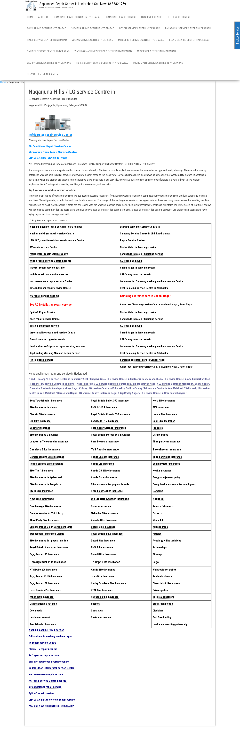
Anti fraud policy (162, 617)
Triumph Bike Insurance (105, 562)
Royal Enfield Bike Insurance (107, 533)
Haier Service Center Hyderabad (47, 39)
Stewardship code (163, 603)
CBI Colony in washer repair (135, 274)
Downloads (36, 610)
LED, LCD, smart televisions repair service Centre (57, 240)
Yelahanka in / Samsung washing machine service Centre (151, 281)
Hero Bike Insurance (164, 400)
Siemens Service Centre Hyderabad (92, 28)
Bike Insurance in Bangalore (45, 484)
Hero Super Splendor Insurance (108, 427)
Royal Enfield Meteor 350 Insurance (110, 434)
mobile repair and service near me (49, 274)
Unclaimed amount (40, 617)
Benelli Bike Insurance (103, 554)
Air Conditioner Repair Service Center (50, 146)
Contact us (97, 610)
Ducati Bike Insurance (103, 540)
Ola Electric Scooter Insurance (110, 499)
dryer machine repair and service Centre (52, 332)
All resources (160, 526)
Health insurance (162, 470)
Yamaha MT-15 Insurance (105, 421)
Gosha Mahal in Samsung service (138, 247)
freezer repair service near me (47, 267)
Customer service (101, 617)
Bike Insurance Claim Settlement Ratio (51, 526)
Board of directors (163, 506)
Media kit (158, 520)
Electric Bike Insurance (42, 414)
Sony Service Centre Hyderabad (46, 28)
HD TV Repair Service (41, 359)
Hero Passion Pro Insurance (45, 590)
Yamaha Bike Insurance (104, 520)
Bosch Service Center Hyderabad (139, 28)
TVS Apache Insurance (105, 449)
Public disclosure (162, 576)
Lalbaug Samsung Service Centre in (140, 226)
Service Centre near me (41, 74)
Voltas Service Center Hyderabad (92, 39)
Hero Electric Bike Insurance (107, 491)
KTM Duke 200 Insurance (43, 569)
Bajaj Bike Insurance (164, 421)
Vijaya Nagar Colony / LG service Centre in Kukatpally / (95, 388)
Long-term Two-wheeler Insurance (49, 441)
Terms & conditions (163, 596)
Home (30, 17)
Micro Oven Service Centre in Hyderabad (158, 62)
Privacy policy (160, 590)
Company (158, 491)
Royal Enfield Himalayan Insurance (49, 547)
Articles (157, 533)
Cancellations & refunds (43, 603)
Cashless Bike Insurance (45, 449)
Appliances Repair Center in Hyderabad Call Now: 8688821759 (82, 4)
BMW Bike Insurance (102, 547)
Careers (157, 513)
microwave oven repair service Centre (51, 281)
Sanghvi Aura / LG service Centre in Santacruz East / (119, 379)
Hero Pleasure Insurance (105, 441)
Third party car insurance (167, 441)
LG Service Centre (152, 17)
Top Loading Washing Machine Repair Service (55, 353)
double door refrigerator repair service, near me (57, 346)
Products (158, 427)
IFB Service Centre (179, 17)
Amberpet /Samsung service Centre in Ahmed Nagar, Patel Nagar (156, 366)
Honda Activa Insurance (104, 477)
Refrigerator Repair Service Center (50, 134)
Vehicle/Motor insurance (166, 463)
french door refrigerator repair (47, 339)
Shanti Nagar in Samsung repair (137, 267)
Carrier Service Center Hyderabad (48, 51)
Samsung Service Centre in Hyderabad (77, 17)
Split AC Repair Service (43, 312)
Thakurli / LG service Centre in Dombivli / (53, 383)
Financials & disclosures (166, 583)
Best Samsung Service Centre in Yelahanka (144, 288)
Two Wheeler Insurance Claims (47, 533)
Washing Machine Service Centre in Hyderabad (103, 51)
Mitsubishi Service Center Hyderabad (141, 39)
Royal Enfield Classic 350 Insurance (110, 414)
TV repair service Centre (43, 247)
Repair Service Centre (132, 240)
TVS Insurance (161, 407)
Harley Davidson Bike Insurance (108, 583)
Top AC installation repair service (51, 304)
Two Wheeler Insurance (43, 624)
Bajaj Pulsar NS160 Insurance (46, 576)
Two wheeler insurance (167, 449)
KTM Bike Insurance (102, 590)
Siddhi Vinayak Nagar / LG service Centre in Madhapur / (164, 383)
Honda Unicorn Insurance (105, 456)
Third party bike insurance (167, 456)
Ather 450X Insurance (42, 596)
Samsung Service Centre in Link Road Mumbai (145, 233)
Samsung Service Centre (121, 17)
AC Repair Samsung (131, 260)
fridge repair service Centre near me (50, 260)
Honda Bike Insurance (165, 414)
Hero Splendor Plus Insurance (48, 562)
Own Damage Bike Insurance (45, 506)
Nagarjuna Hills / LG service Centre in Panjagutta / (105, 383)
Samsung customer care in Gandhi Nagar (145, 296)
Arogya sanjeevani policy (166, 477)
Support (95, 603)
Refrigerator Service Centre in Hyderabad (102, 62)
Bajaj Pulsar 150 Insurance (44, 583)
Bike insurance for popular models (49, 540)
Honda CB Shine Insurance (105, 470)
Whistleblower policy (164, 569)
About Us (43, 17)
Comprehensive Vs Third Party (47, 513)
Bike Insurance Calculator (44, 434)
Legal (156, 562)
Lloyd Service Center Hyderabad (189, 39)
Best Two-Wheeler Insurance (46, 400)
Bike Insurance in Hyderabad (46, 477)
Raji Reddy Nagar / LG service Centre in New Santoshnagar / (153, 393)
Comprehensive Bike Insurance (47, 456)
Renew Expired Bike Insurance (46, 463)
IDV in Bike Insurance (41, 491)
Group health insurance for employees (174, 484)
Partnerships (160, 547)
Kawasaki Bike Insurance (105, 596)
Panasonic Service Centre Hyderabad (188, 28)
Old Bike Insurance (40, 421)
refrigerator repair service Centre (49, 253)
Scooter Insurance (40, 427)
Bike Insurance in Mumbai (44, 407)
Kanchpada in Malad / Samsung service (141, 253)
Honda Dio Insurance (102, 463)
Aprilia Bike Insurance (103, 569)
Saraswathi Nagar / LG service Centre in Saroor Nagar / (88, 393)
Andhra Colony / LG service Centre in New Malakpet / (155, 388)
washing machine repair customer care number (56, 226)
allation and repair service (44, 325)
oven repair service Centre (45, 319)
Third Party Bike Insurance (44, 520)
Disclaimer (158, 610)
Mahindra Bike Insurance (104, 513)
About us (158, 499)
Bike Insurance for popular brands (110, 484)
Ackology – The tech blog (167, 540)
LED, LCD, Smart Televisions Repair (48, 157)
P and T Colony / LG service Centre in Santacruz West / (59, 379)
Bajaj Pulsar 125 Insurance (44, 554)
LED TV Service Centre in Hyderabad (49, 62)
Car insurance (160, 434)
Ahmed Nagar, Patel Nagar (156, 304)
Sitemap (157, 554)
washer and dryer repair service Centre (52, 233)
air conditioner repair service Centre (50, 288)
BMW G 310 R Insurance (104, 407)
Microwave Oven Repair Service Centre (53, 152)
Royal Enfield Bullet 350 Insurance (110, 400)
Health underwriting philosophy (170, 624)
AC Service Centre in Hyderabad (156, 51)
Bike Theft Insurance (41, 470)
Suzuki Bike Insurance (103, 526)
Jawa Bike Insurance (102, 576)
